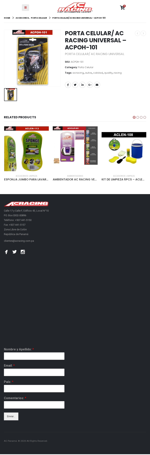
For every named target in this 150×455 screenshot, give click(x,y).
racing (118, 72)
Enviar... (11, 416)
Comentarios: (15, 398)
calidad (98, 72)
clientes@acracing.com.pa (19, 240)
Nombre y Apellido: (19, 349)
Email (97, 85)
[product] (26, 148)
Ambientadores (75, 176)
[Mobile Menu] (25, 7)
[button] (134, 117)
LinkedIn (82, 85)
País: (8, 382)
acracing (78, 72)
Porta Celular (85, 67)
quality (108, 72)
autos (88, 72)
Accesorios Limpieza (26, 176)
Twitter (75, 85)
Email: (9, 365)
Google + (90, 85)
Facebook (68, 85)
